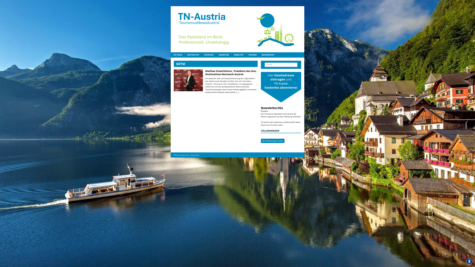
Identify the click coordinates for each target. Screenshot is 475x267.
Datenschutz (194, 155)
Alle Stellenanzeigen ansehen (272, 141)
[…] (237, 92)
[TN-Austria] (237, 29)
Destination (193, 55)
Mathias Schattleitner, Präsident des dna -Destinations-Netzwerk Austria (231, 72)
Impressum (185, 155)
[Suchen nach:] (281, 65)
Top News (177, 55)
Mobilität (238, 55)
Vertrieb (253, 55)
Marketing (224, 55)
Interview (209, 55)
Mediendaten (268, 55)
